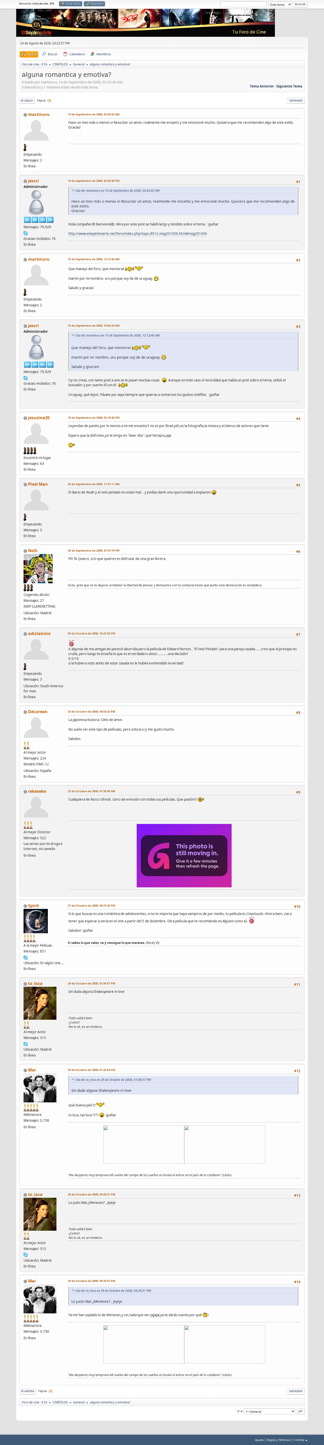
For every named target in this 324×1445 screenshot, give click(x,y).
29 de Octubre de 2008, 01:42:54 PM (91, 1070)
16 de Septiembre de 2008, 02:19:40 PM (93, 417)
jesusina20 (39, 417)
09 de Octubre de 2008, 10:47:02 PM (91, 633)
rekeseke (37, 791)
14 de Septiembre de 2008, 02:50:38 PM (93, 181)
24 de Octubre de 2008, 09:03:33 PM (91, 711)
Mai (32, 1070)
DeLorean (38, 711)
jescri (33, 181)
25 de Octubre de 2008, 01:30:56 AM (91, 791)
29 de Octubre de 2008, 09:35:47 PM (91, 1281)
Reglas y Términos (278, 1440)
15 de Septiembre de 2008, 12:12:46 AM (93, 259)
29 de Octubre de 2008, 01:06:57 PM (91, 983)
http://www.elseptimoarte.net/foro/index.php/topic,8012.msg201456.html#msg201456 (137, 233)
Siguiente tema (289, 86)
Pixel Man (38, 484)
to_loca (35, 983)
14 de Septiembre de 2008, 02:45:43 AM (93, 114)
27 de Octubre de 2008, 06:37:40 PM (91, 905)
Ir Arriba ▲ (301, 1440)
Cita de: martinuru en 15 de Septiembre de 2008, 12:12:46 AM (117, 335)
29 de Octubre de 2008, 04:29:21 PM (91, 1194)
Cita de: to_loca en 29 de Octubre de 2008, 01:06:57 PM (113, 1080)
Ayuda (259, 1440)
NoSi (32, 550)
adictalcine (39, 633)
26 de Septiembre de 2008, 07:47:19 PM (93, 550)
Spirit (33, 905)
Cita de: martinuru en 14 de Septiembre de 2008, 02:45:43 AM (117, 190)
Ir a (239, 1411)
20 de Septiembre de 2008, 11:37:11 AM (93, 484)
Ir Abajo (27, 100)
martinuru (39, 114)
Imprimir (295, 100)
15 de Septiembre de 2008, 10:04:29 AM (93, 325)
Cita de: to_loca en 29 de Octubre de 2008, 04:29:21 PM (113, 1291)
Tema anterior (262, 86)
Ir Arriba (27, 1391)
